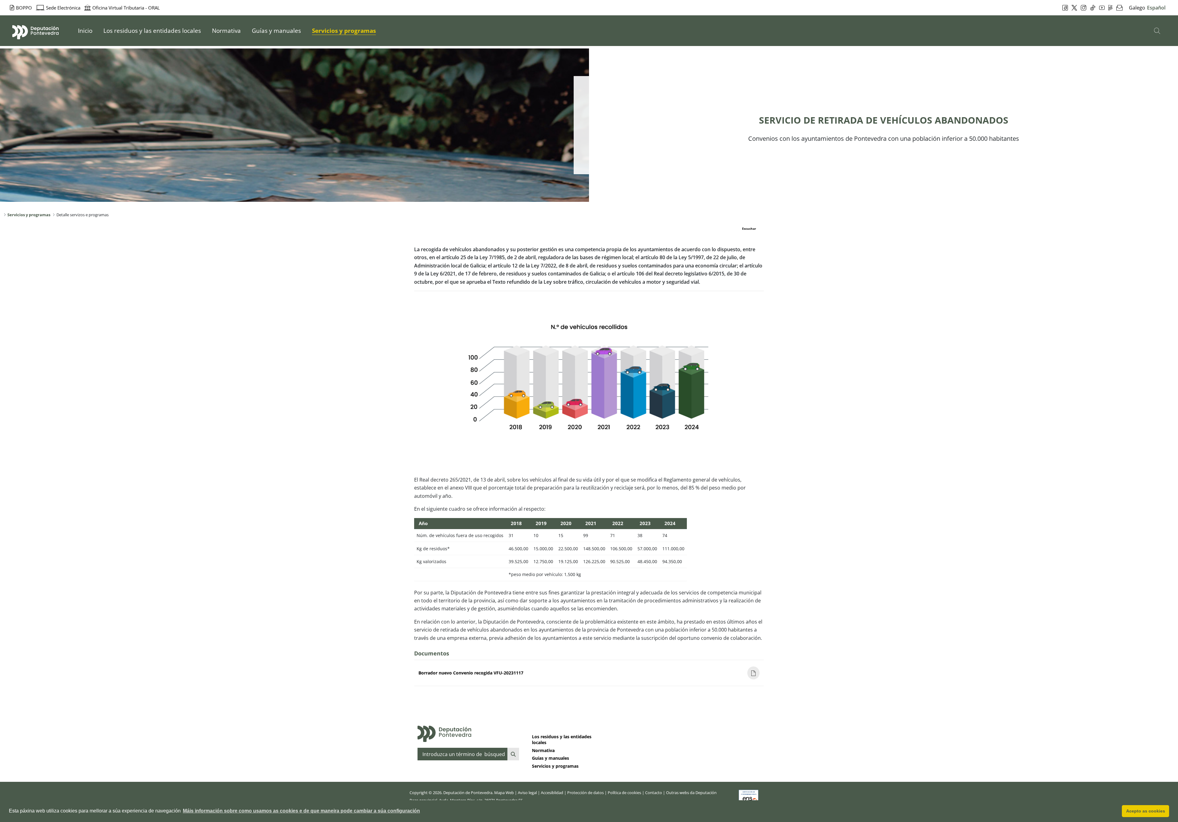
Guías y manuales (550, 758)
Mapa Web (504, 792)
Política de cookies (624, 792)
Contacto (653, 792)
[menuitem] (85, 30)
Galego (1137, 7)
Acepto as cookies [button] (1145, 811)
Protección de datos (585, 792)
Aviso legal (527, 792)
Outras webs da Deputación (691, 792)
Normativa (543, 750)
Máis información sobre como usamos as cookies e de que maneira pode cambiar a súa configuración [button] (301, 810)
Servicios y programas (555, 766)
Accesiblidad (552, 792)
